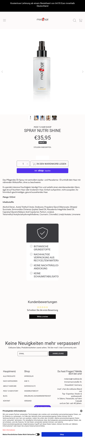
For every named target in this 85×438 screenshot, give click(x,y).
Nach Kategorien (10, 381)
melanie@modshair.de (73, 379)
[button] (4, 20)
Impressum (28, 376)
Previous (2, 71)
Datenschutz (30, 386)
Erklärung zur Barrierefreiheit (37, 396)
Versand (28, 401)
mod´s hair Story (10, 391)
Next (82, 71)
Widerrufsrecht (31, 391)
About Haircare (9, 386)
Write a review (42, 316)
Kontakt (6, 401)
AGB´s (26, 381)
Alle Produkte (9, 376)
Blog (5, 396)
